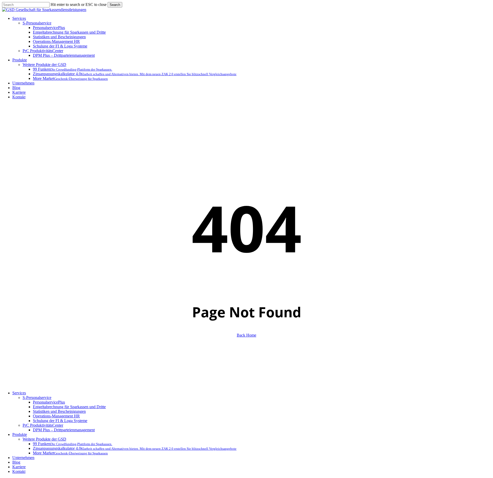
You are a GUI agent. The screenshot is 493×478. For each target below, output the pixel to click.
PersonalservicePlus (49, 402)
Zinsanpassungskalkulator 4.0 (134, 448)
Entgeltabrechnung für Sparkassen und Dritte (69, 407)
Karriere (19, 467)
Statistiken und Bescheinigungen (59, 411)
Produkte (19, 434)
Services (19, 393)
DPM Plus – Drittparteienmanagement (64, 430)
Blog (16, 462)
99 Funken (72, 444)
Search (115, 5)
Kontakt (18, 471)
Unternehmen (23, 457)
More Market (70, 453)
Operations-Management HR (56, 416)
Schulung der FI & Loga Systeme (60, 420)
